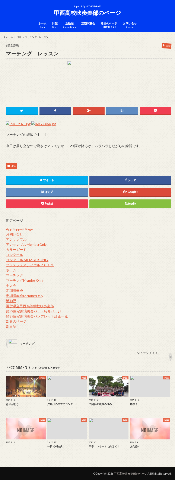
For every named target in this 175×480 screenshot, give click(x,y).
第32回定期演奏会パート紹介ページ (33, 311)
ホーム (42, 25)
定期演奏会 (88, 23)
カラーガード (16, 249)
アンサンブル (16, 239)
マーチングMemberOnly (24, 280)
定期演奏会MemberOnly (24, 296)
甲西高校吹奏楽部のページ (87, 12)
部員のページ (109, 25)
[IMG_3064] (43, 129)
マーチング (14, 275)
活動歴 (69, 25)
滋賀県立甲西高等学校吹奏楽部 (30, 306)
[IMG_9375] (18, 129)
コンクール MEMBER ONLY (27, 260)
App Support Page (19, 229)
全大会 (11, 285)
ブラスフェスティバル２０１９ (30, 265)
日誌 (55, 25)
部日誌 (11, 326)
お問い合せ (130, 25)
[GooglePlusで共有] (89, 110)
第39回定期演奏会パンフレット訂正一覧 (37, 316)
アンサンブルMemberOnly (26, 244)
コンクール (14, 255)
